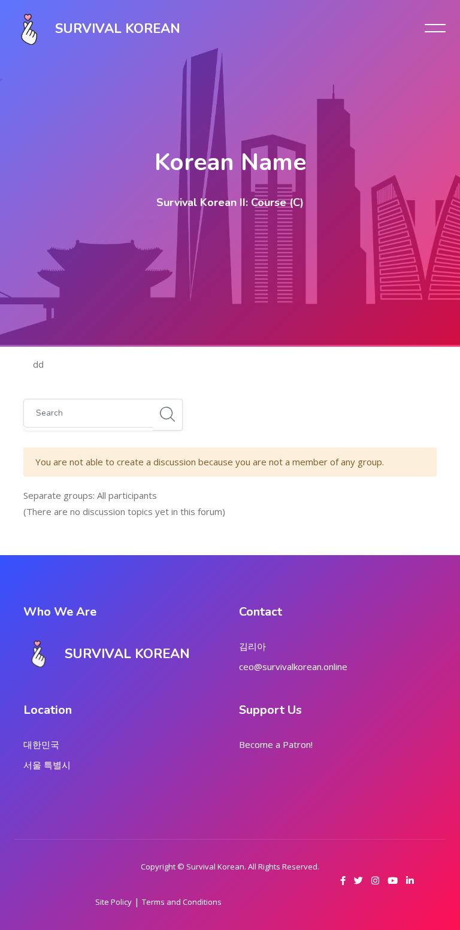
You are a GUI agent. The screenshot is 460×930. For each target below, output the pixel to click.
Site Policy (113, 901)
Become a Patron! (276, 744)
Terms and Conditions (182, 901)
